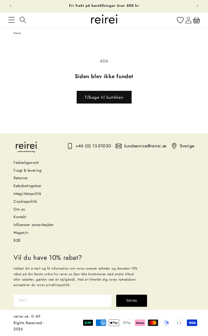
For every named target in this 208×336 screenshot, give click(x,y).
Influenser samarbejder (34, 224)
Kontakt (20, 216)
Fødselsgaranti (26, 162)
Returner (21, 178)
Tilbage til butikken (104, 97)
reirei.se (21, 316)
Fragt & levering (28, 170)
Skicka (131, 300)
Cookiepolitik (25, 201)
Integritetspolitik (27, 193)
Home (17, 33)
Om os (19, 209)
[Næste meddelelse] (197, 6)
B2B (17, 240)
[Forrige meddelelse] (11, 6)
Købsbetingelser (28, 185)
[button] (11, 20)
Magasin (21, 232)
